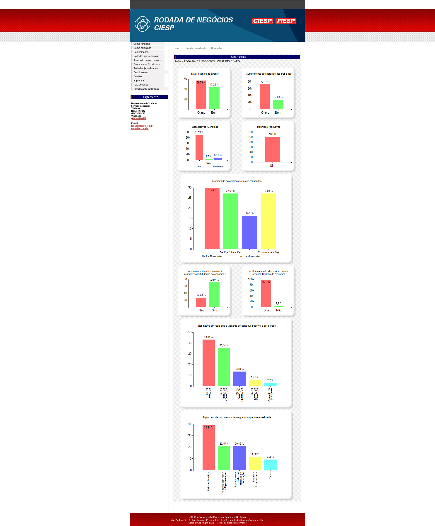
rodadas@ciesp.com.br (142, 126)
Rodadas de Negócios (145, 56)
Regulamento (140, 52)
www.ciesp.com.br (140, 128)
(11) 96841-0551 (138, 118)
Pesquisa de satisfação (146, 88)
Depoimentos (140, 72)
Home (176, 48)
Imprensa (138, 80)
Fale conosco (140, 84)
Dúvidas (138, 76)
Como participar (142, 47)
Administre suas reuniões (147, 60)
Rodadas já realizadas (145, 68)
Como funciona (141, 43)
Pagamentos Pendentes (146, 64)
